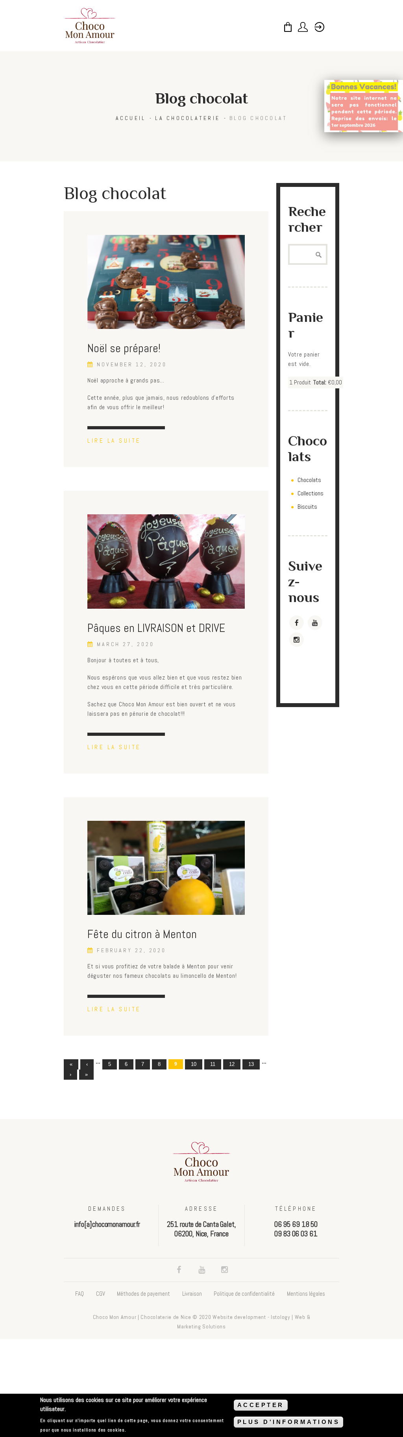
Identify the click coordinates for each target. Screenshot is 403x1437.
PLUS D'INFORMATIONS (288, 1422)
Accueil (131, 118)
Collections (311, 493)
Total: (319, 382)
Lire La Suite (114, 440)
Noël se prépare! (124, 348)
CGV (100, 1293)
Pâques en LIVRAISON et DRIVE (156, 628)
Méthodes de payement (143, 1293)
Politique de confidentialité (244, 1293)
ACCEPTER (260, 1405)
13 (251, 1064)
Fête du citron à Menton (142, 934)
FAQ (79, 1293)
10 (193, 1064)
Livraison (192, 1293)
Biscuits (307, 506)
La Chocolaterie (187, 118)
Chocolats (309, 480)
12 (232, 1064)
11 (212, 1064)
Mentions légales (306, 1293)
